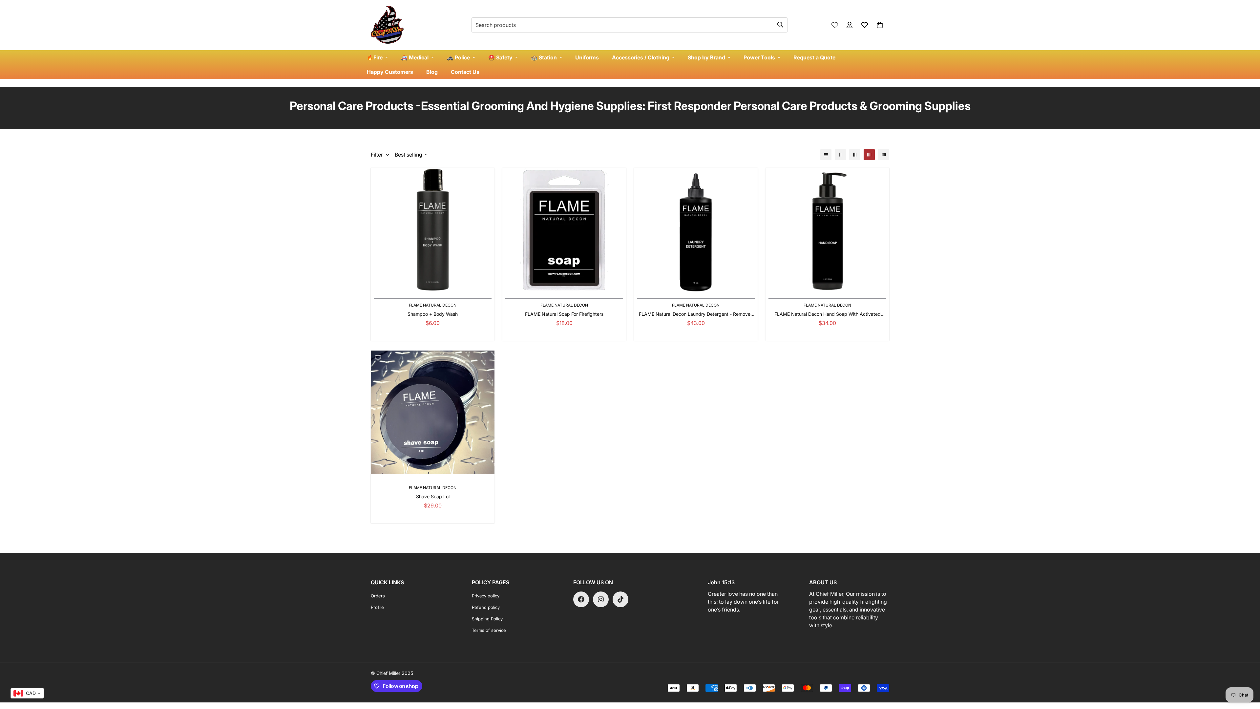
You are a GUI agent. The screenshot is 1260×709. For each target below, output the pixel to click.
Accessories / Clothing (640, 57)
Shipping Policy (487, 618)
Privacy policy (485, 595)
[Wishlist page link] (834, 25)
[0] (879, 24)
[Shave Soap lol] (432, 412)
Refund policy (486, 607)
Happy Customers (390, 72)
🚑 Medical (415, 57)
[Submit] (780, 25)
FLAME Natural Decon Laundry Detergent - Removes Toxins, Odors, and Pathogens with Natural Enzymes (696, 314)
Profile (377, 607)
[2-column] (840, 154)
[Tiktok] (620, 599)
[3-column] (854, 154)
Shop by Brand (706, 57)
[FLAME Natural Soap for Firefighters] (564, 230)
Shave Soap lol (433, 496)
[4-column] (869, 154)
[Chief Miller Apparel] (387, 25)
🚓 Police (458, 57)
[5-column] (883, 154)
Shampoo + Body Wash (433, 314)
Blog (432, 72)
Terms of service (489, 630)
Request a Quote (814, 57)
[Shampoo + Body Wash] (432, 230)
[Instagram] (601, 599)
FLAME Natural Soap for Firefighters (564, 314)
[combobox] (27, 693)
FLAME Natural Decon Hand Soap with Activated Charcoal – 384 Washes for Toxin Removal (827, 314)
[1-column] (825, 154)
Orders (378, 595)
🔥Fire (375, 57)
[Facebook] (581, 599)
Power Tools (759, 57)
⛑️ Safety (500, 57)
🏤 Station (544, 57)
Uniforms (587, 57)
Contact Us (465, 72)
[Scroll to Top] (1247, 673)
